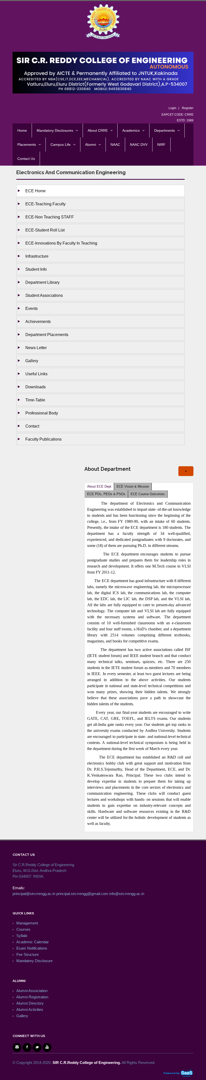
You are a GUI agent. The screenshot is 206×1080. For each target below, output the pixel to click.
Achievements (38, 321)
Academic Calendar (32, 942)
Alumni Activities (29, 1009)
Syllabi (21, 935)
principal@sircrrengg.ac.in (34, 893)
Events (31, 308)
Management (27, 923)
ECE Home (35, 191)
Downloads (35, 387)
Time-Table (35, 400)
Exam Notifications (31, 948)
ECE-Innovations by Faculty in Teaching (61, 243)
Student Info (36, 269)
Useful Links (36, 373)
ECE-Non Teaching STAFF (49, 217)
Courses (23, 929)
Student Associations (44, 295)
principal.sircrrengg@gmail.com (82, 893)
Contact (32, 426)
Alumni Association (31, 991)
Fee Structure (27, 954)
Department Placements (46, 334)
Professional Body (41, 413)
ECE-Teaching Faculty (45, 204)
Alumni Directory (30, 1003)
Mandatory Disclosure (34, 961)
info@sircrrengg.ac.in (126, 893)
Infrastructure (36, 256)
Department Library (42, 282)
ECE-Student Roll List (45, 230)
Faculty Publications (43, 439)
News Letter (36, 347)
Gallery (31, 360)
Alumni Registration (32, 997)
